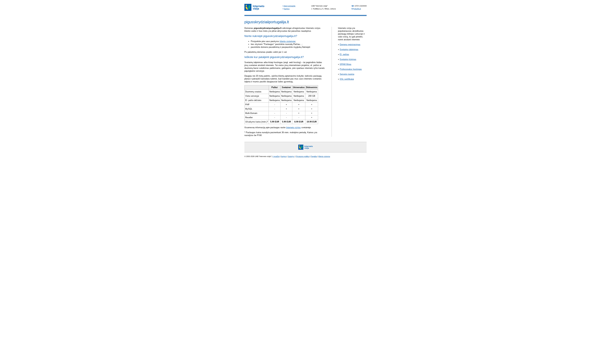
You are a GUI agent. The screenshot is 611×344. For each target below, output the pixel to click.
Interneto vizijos (293, 127)
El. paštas (344, 54)
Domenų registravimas (350, 44)
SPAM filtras (345, 64)
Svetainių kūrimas (348, 59)
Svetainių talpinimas (349, 49)
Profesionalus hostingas (351, 69)
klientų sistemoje (287, 41)
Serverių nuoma (347, 74)
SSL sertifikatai (347, 79)
